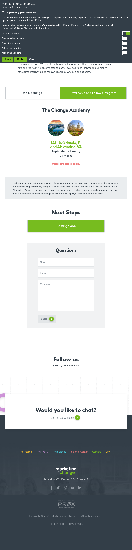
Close (32, 59)
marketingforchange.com (14, 7)
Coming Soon (66, 226)
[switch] (66, 33)
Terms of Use (75, 524)
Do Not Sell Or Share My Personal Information (25, 28)
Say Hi (109, 452)
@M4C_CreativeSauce (66, 365)
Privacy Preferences (73, 25)
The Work (42, 452)
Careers (96, 452)
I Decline (20, 59)
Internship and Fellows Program (93, 93)
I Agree (7, 59)
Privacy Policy (57, 524)
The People (25, 452)
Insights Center (79, 452)
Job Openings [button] (32, 93)
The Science (59, 452)
